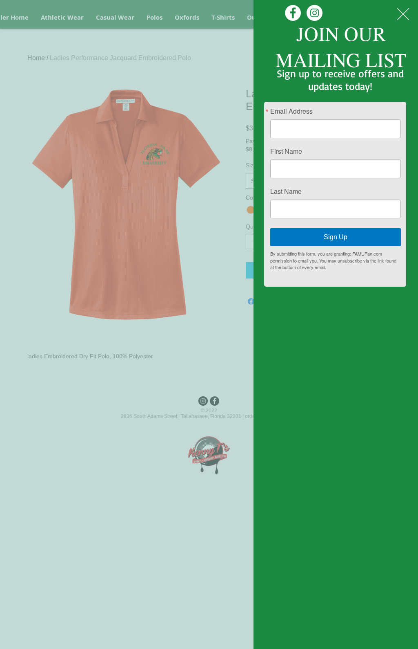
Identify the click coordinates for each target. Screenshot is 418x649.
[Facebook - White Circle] (293, 13)
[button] (403, 14)
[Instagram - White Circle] (314, 13)
